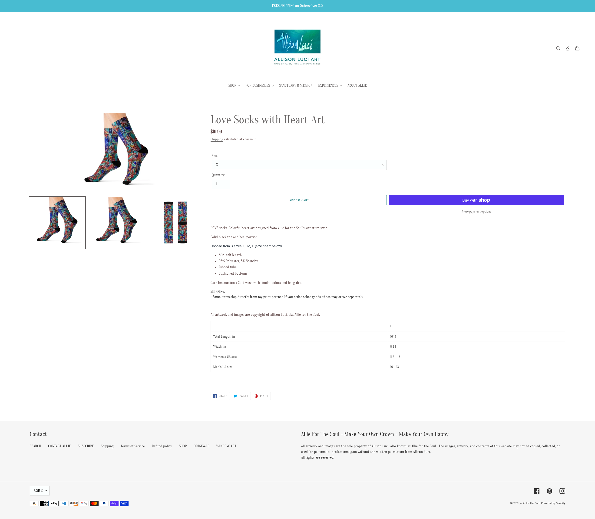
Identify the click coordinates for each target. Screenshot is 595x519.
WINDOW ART (226, 446)
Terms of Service (133, 446)
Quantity (218, 175)
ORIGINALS (201, 446)
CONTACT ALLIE (59, 446)
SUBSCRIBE (86, 446)
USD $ (38, 491)
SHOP (183, 446)
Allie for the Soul (530, 503)
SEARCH (35, 446)
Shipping (217, 139)
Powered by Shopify (553, 503)
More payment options (476, 211)
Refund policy (162, 446)
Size (215, 156)
